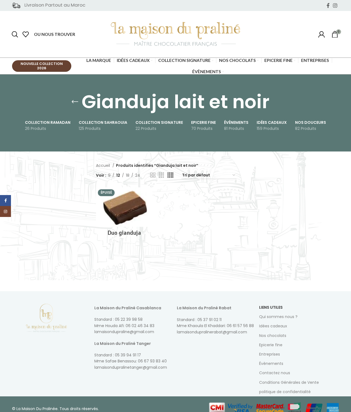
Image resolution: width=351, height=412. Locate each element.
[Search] (14, 34)
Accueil (103, 165)
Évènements (271, 363)
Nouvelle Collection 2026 (42, 66)
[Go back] (75, 101)
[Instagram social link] (335, 5)
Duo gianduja (124, 232)
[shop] (321, 34)
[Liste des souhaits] (25, 34)
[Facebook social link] (328, 5)
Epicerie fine (270, 345)
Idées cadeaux (273, 326)
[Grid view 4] (170, 175)
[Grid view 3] (161, 175)
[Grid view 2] (152, 175)
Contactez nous (274, 373)
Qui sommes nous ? (278, 316)
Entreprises (269, 354)
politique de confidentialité (285, 391)
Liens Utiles (271, 307)
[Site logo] (175, 34)
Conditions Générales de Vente (289, 382)
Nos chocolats (272, 335)
